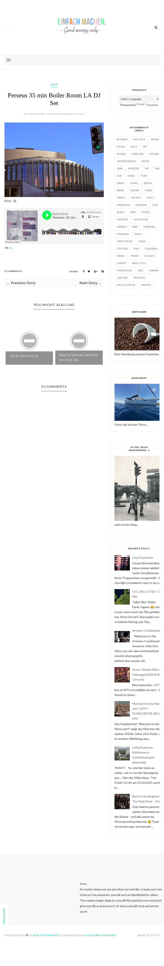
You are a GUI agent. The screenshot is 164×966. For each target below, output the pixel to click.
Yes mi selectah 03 (24, 356)
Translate (151, 105)
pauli (150, 197)
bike (157, 168)
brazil (120, 190)
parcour (141, 204)
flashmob (151, 248)
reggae (121, 153)
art (145, 146)
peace (138, 234)
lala (54, 84)
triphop (146, 285)
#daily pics (138, 263)
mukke (155, 139)
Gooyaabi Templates (101, 935)
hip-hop (136, 197)
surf (155, 204)
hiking (121, 255)
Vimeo (131, 175)
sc (10, 247)
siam (119, 168)
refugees (139, 277)
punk (144, 175)
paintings (123, 234)
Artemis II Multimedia (146, 630)
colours (122, 248)
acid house (141, 219)
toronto (122, 219)
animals (122, 226)
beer (133, 212)
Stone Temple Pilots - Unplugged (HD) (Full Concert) (146, 674)
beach (120, 212)
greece (121, 197)
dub (119, 175)
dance (120, 183)
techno (154, 153)
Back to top (147, 935)
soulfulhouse (126, 285)
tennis (134, 255)
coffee (145, 212)
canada (153, 270)
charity (121, 263)
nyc (147, 168)
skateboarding (126, 161)
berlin (148, 183)
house (121, 146)
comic (134, 183)
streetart (138, 153)
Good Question (142, 557)
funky (148, 190)
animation (123, 204)
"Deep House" (125, 241)
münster (133, 168)
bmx (135, 226)
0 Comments (13, 271)
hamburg (149, 226)
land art (122, 277)
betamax (122, 139)
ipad (136, 248)
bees (140, 270)
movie (145, 161)
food (142, 241)
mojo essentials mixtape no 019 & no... (79, 357)
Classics (149, 255)
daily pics (139, 139)
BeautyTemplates (46, 935)
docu (133, 146)
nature (134, 190)
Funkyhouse (124, 270)
